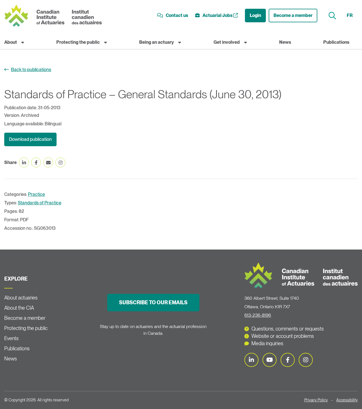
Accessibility (347, 400)
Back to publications (31, 69)
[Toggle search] (333, 15)
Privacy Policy (316, 400)
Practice (36, 194)
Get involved (227, 42)
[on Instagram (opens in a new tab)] (60, 162)
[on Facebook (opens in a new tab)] (36, 162)
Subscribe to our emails (153, 302)
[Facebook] (288, 360)
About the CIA (19, 308)
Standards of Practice (39, 202)
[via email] (48, 162)
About (10, 42)
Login (255, 15)
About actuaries (21, 298)
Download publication (30, 139)
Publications (336, 42)
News (285, 42)
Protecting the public (78, 42)
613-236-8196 (257, 315)
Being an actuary (156, 42)
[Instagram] (306, 360)
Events (11, 338)
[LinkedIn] (251, 360)
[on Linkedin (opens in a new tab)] (24, 162)
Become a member (293, 15)
